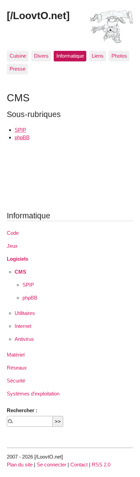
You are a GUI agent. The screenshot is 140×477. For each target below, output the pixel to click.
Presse (17, 69)
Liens (98, 56)
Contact (79, 464)
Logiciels (17, 259)
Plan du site (20, 464)
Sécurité (16, 381)
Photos (119, 56)
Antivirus (24, 339)
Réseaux (17, 368)
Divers (41, 56)
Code (13, 233)
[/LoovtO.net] (38, 15)
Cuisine (18, 56)
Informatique (70, 56)
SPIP (20, 130)
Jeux (12, 246)
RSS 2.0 (101, 464)
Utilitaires (25, 313)
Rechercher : (22, 410)
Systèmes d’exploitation (33, 393)
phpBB (22, 137)
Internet (23, 326)
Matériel (15, 355)
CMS (20, 272)
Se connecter (51, 464)
